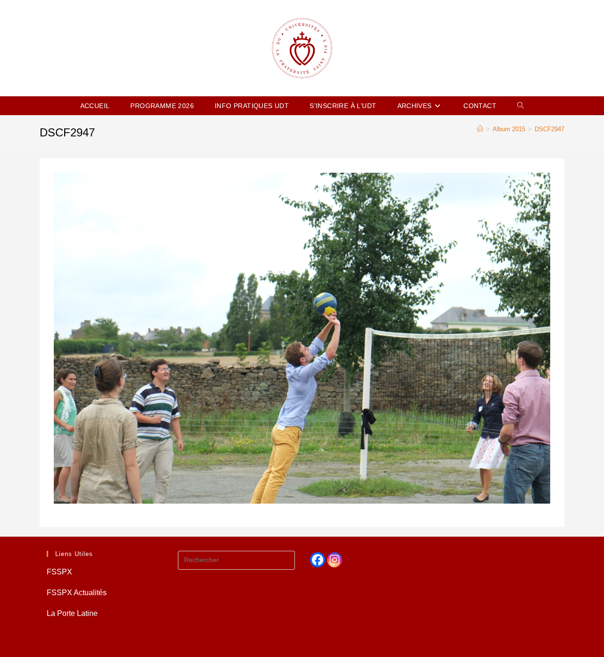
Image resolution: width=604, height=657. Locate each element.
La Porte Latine (72, 613)
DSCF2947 (549, 129)
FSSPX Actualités (77, 593)
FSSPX (59, 572)
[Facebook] (317, 559)
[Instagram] (334, 559)
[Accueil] (480, 129)
